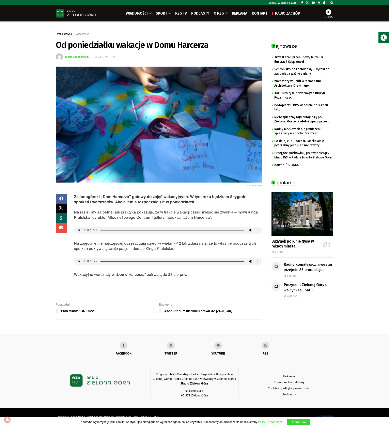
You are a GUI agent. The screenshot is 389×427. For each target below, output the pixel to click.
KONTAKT (259, 13)
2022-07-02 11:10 (105, 56)
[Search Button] (331, 2)
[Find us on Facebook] (302, 2)
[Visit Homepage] (76, 13)
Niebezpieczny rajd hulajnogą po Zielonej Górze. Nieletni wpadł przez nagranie (300, 119)
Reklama (289, 376)
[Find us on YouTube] (313, 2)
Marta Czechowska (77, 56)
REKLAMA (239, 13)
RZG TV (181, 13)
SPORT (161, 13)
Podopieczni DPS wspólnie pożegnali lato (301, 107)
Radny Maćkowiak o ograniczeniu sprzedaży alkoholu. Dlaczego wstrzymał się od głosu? (298, 131)
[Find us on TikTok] (324, 2)
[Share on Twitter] (61, 208)
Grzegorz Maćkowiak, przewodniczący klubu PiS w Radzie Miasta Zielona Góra (303, 155)
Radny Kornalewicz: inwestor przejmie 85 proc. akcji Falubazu (308, 267)
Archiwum (289, 394)
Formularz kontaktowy (289, 382)
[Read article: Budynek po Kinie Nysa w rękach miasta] (302, 214)
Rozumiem (298, 422)
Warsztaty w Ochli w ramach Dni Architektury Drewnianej (297, 83)
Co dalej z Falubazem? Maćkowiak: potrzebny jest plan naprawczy (299, 143)
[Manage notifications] (7, 419)
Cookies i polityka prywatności (289, 388)
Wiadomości (83, 33)
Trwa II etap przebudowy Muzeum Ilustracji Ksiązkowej (298, 59)
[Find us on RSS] (319, 2)
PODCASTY (200, 13)
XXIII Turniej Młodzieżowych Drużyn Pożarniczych (299, 95)
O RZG (219, 13)
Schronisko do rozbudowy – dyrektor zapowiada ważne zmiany (301, 71)
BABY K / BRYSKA (286, 165)
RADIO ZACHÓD (287, 13)
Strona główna (64, 33)
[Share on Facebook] (61, 199)
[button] (383, 37)
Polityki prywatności (270, 422)
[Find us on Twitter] (307, 2)
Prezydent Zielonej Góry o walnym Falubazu (305, 287)
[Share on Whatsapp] (61, 218)
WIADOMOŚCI (137, 13)
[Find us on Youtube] (218, 345)
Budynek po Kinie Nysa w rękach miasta (292, 244)
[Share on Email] (61, 228)
